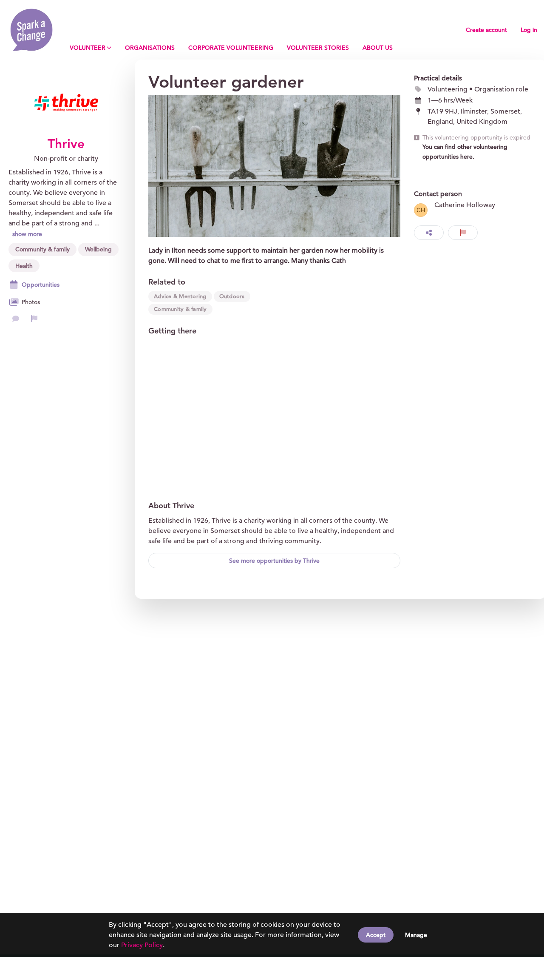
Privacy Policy (142, 945)
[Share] (429, 232)
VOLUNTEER (87, 48)
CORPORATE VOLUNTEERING (230, 47)
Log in (529, 30)
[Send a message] (15, 318)
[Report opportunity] (463, 232)
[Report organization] (34, 318)
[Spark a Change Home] (31, 30)
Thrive (66, 143)
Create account (486, 30)
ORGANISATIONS (150, 47)
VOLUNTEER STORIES (318, 47)
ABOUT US (378, 47)
